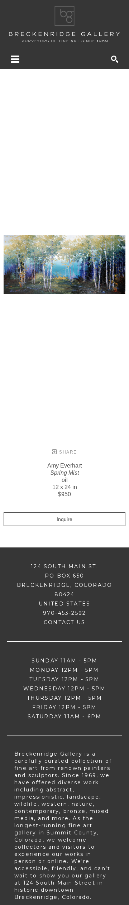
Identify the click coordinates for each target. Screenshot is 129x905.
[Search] (114, 59)
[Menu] (15, 59)
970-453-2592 (64, 613)
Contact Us (64, 622)
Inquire (64, 519)
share (67, 452)
